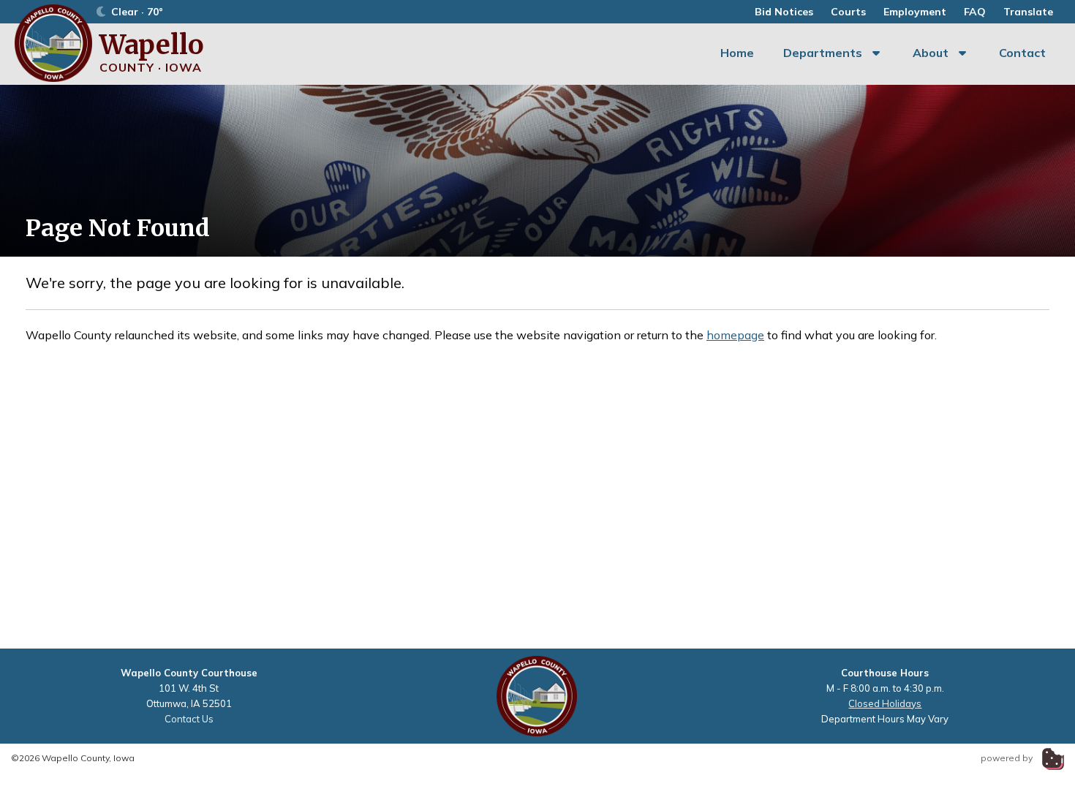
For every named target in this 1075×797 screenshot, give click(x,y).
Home (737, 52)
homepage (735, 335)
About (930, 52)
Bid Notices (784, 11)
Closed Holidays (884, 703)
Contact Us (189, 719)
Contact (1022, 52)
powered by (1008, 757)
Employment (914, 11)
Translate (1028, 11)
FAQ (975, 11)
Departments (822, 52)
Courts (848, 11)
